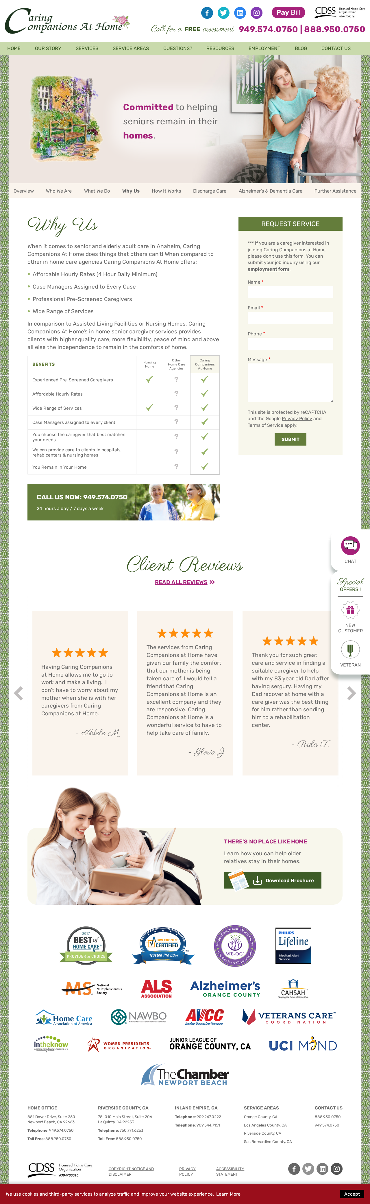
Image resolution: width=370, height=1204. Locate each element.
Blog (301, 48)
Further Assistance (335, 191)
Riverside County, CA (262, 1133)
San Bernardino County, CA (268, 1141)
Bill (288, 12)
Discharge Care (209, 191)
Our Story (48, 48)
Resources (220, 48)
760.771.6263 (131, 1130)
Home (14, 48)
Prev (19, 693)
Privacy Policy (297, 418)
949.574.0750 (268, 29)
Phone (255, 334)
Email (254, 308)
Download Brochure (290, 880)
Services (87, 48)
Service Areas (131, 48)
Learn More (228, 1194)
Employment (264, 48)
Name (254, 282)
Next (352, 693)
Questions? (177, 48)
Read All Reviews (181, 582)
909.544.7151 (208, 1125)
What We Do (97, 191)
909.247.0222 (209, 1116)
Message (257, 359)
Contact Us (336, 48)
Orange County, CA (261, 1116)
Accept (352, 1194)
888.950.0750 (334, 29)
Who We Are (59, 191)
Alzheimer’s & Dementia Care (270, 191)
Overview (24, 191)
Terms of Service (265, 425)
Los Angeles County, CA (265, 1125)
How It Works (166, 191)
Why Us (131, 191)
